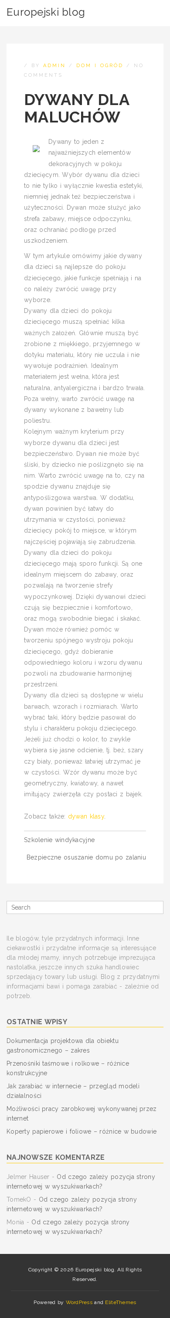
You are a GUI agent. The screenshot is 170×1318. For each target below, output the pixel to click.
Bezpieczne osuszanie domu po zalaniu (86, 857)
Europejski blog (46, 12)
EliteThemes (120, 1302)
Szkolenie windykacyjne (59, 839)
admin (54, 65)
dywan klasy (86, 816)
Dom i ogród (99, 65)
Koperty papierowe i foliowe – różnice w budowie (81, 1131)
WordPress (79, 1302)
